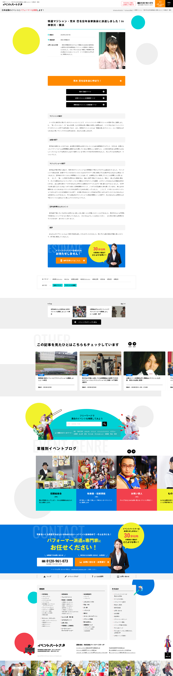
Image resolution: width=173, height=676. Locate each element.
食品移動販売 (87, 594)
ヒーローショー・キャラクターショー (67, 629)
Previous (130, 344)
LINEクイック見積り (120, 635)
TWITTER (80, 431)
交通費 (76, 434)
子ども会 (90, 434)
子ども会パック (99, 434)
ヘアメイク (87, 610)
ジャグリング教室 (88, 629)
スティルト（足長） (47, 611)
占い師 (81, 434)
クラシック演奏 (88, 619)
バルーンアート (46, 596)
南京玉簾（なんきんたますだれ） (70, 611)
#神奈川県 (95, 279)
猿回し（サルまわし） (67, 606)
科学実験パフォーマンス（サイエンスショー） (48, 604)
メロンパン (87, 598)
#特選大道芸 (74, 279)
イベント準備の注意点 (120, 625)
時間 (115, 434)
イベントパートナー (118, 10)
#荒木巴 (109, 279)
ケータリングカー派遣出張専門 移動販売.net (88, 648)
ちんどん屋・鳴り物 (67, 617)
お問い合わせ (118, 610)
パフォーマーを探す (120, 602)
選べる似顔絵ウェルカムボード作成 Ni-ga (120, 650)
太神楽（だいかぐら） (67, 602)
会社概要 (116, 613)
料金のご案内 (118, 605)
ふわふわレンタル (89, 601)
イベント (93, 431)
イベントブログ (129, 10)
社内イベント (57, 285)
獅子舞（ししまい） (67, 608)
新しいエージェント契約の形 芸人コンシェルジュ (122, 652)
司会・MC (87, 604)
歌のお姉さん (87, 622)
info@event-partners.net (78, 569)
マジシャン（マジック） (49, 618)
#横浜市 (116, 279)
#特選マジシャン (57, 279)
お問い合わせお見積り (160, 5)
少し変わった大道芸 (47, 613)
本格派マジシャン (46, 622)
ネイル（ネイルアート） (91, 616)
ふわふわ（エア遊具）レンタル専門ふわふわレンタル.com (91, 652)
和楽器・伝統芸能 (67, 600)
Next (134, 344)
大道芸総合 (45, 594)
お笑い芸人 (65, 622)
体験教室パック (88, 625)
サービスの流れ (118, 599)
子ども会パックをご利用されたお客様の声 (123, 632)
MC (75, 431)
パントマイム (45, 602)
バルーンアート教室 (89, 627)
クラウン (112, 431)
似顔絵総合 (65, 594)
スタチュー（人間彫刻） (48, 609)
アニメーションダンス (48, 607)
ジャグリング (45, 598)
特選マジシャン (46, 626)
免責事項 (116, 616)
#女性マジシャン (85, 279)
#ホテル (66, 279)
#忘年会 (102, 279)
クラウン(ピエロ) (46, 600)
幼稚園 (107, 434)
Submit (104, 424)
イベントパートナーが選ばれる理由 (120, 595)
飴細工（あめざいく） (67, 604)
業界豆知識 (117, 607)
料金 (111, 434)
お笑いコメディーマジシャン (49, 620)
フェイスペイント (67, 597)
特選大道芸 (45, 614)
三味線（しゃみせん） (67, 609)
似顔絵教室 (87, 631)
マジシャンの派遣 (70, 285)
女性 (85, 434)
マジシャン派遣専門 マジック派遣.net (86, 650)
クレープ (86, 596)
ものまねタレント (67, 620)
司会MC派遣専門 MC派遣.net (117, 648)
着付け (85, 613)
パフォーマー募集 (119, 622)
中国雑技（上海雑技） (68, 625)
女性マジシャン (46, 624)
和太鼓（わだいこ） (67, 613)
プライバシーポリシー (120, 619)
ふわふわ (86, 431)
